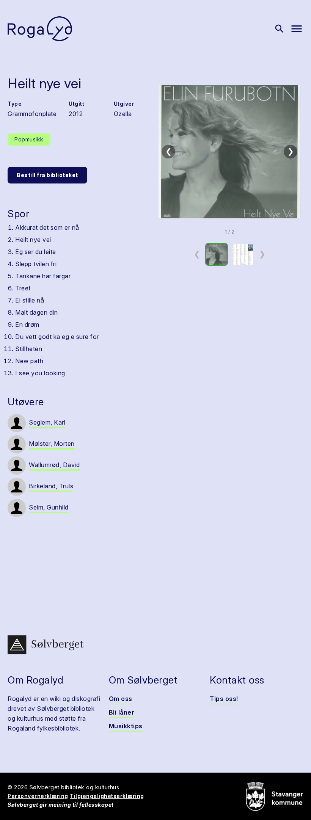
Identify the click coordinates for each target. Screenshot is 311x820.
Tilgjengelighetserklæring (107, 796)
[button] (229, 151)
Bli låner (122, 712)
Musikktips (126, 726)
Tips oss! (224, 698)
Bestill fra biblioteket (47, 175)
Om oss (120, 698)
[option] (216, 254)
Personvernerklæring (38, 796)
